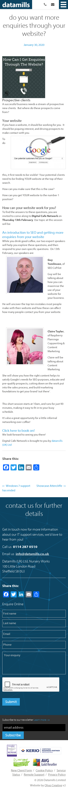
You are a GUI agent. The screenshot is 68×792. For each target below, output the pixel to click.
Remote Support (34, 774)
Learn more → (42, 719)
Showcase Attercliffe (51, 486)
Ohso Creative (53, 785)
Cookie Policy (44, 770)
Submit (11, 702)
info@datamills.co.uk (32, 554)
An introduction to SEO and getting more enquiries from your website (32, 234)
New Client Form (21, 770)
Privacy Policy (57, 774)
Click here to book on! (18, 431)
